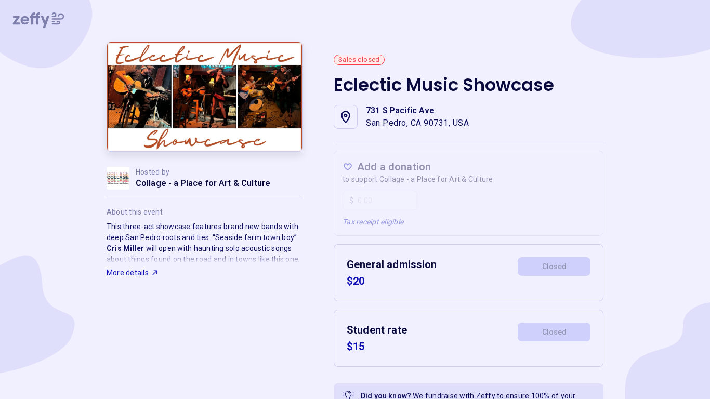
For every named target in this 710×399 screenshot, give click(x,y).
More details (128, 273)
